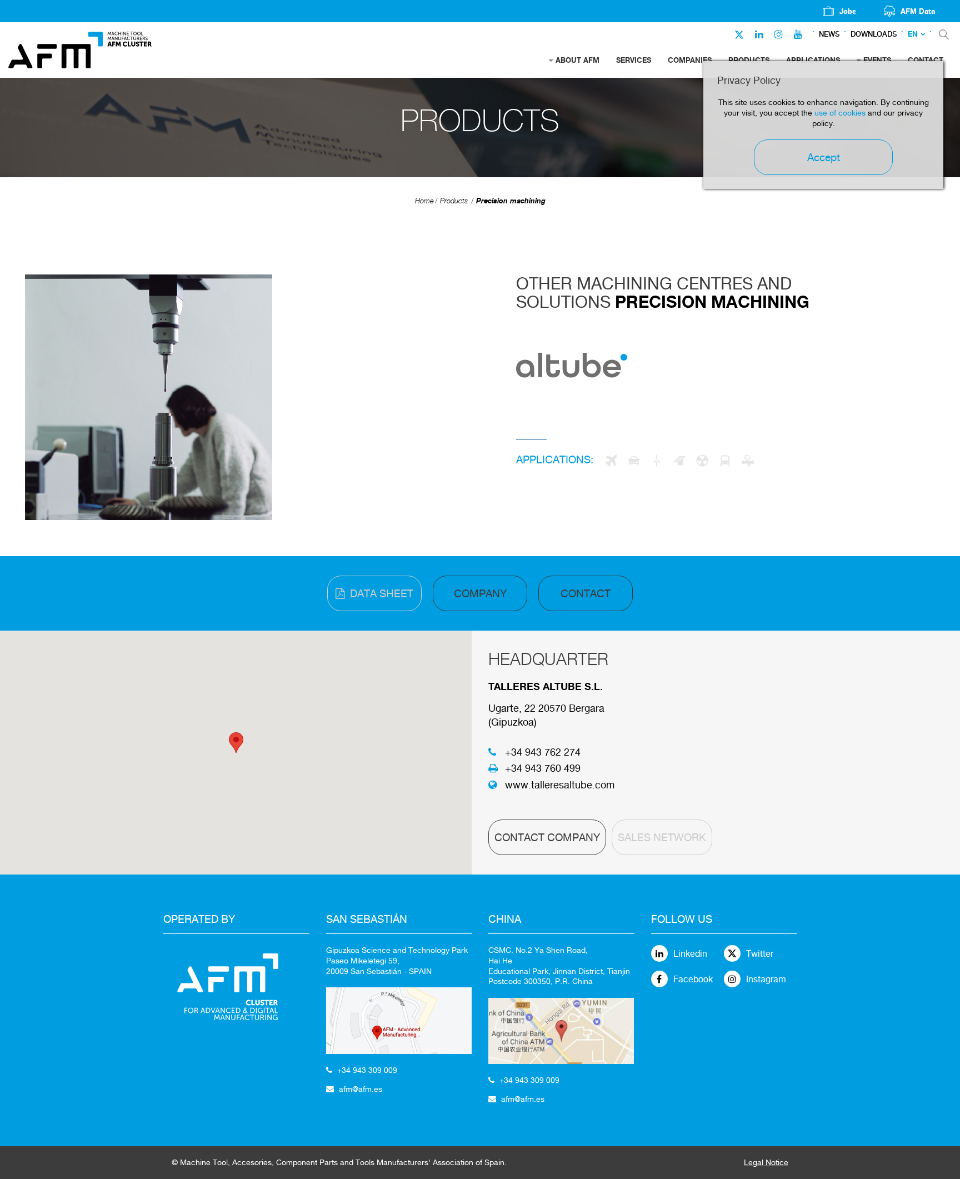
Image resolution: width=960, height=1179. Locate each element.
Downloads (874, 34)
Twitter (759, 953)
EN (913, 34)
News (829, 34)
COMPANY (480, 593)
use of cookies (840, 112)
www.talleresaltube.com (559, 785)
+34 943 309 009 (367, 1070)
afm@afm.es (360, 1089)
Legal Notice (766, 1162)
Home (424, 201)
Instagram (766, 979)
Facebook (693, 979)
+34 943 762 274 (543, 752)
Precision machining (511, 200)
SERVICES (633, 60)
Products (454, 201)
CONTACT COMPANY (547, 837)
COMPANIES (690, 60)
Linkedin (690, 953)
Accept (823, 157)
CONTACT (586, 593)
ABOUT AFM (577, 60)
